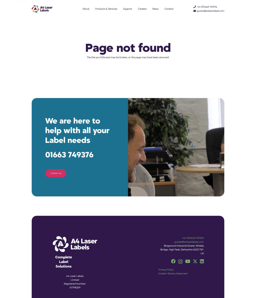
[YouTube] (187, 261)
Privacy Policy (165, 269)
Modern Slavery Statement (173, 273)
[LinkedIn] (202, 261)
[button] (120, 8)
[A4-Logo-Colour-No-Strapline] (42, 9)
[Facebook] (173, 261)
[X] (195, 261)
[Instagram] (180, 261)
